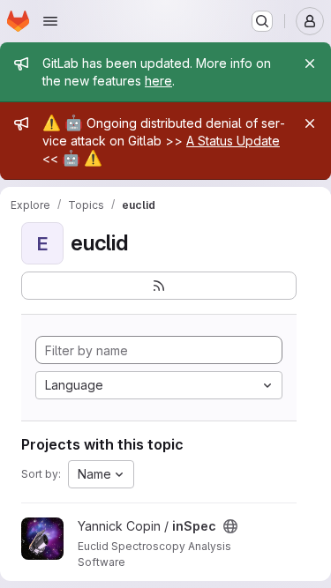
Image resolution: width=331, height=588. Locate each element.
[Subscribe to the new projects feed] (159, 286)
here (158, 80)
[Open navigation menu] (50, 21)
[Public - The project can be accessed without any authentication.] (230, 526)
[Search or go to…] (262, 21)
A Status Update (233, 140)
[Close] (309, 63)
